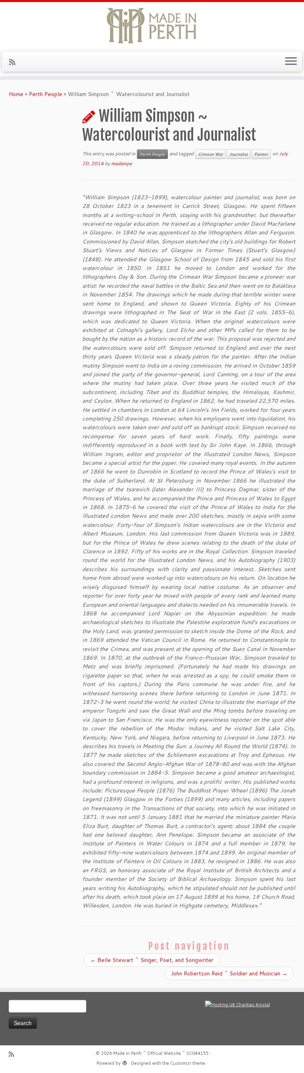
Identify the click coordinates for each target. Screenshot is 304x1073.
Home (16, 94)
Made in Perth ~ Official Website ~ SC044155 (161, 1053)
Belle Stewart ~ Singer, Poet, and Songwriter (151, 960)
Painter (261, 154)
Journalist (238, 154)
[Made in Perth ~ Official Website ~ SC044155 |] (152, 25)
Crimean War (210, 154)
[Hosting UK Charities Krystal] (237, 1004)
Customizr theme (187, 1063)
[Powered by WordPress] (124, 1061)
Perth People (45, 94)
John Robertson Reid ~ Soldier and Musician (229, 973)
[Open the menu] (291, 62)
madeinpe (121, 163)
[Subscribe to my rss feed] (15, 62)
